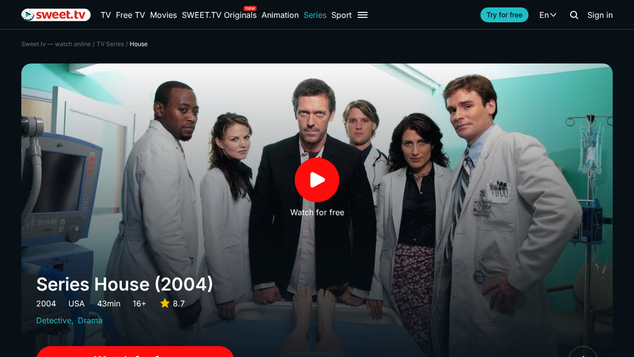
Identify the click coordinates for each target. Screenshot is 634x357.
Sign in (600, 15)
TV (106, 15)
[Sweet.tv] (56, 14)
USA (76, 303)
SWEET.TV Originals (219, 15)
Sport (341, 15)
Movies (163, 15)
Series (315, 15)
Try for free (504, 14)
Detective (53, 320)
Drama (90, 320)
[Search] (574, 15)
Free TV (130, 15)
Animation (280, 15)
